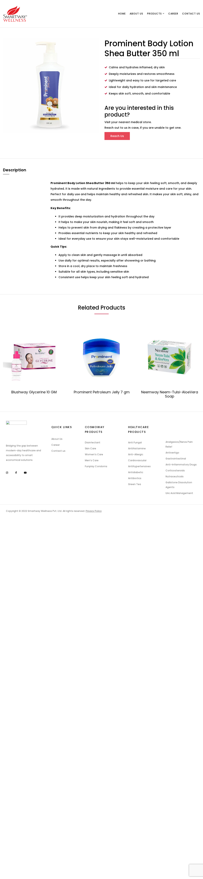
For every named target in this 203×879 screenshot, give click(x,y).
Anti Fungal (135, 442)
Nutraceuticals (175, 476)
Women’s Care (94, 454)
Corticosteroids (175, 470)
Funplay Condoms (96, 466)
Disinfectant (92, 442)
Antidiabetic (135, 472)
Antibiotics (134, 478)
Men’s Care (92, 460)
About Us (56, 439)
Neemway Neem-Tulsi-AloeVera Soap (169, 394)
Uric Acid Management (179, 493)
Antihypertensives (139, 466)
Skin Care (90, 448)
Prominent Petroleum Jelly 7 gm (102, 392)
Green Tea (134, 484)
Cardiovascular (137, 460)
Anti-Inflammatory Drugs (181, 464)
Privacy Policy (94, 511)
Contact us (58, 451)
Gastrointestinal (176, 458)
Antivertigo (172, 452)
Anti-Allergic (135, 454)
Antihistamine (137, 448)
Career (55, 445)
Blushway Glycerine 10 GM (34, 392)
